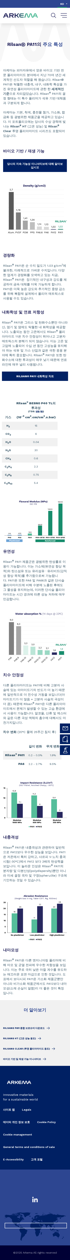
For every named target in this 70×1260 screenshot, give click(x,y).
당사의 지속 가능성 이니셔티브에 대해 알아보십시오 (35, 165)
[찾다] (53, 15)
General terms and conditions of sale (29, 1147)
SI (41, 411)
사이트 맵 (9, 1109)
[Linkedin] (35, 1200)
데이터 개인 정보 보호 (16, 1122)
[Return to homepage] (20, 15)
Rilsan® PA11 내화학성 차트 (35, 376)
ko (62, 3)
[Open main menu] (64, 15)
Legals (26, 1109)
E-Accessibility (13, 1159)
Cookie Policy (46, 1122)
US (37, 411)
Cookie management (17, 1134)
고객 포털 (37, 1159)
